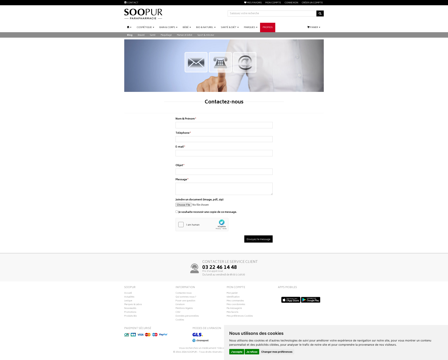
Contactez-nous (184, 293)
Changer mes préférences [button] (276, 351)
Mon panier (232, 293)
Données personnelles (187, 316)
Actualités (129, 297)
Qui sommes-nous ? (186, 297)
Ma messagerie (234, 308)
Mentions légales (184, 308)
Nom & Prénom (185, 119)
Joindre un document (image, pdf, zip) (199, 200)
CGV (178, 312)
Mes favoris (232, 312)
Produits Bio (130, 316)
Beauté (141, 35)
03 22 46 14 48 (219, 268)
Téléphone (183, 133)
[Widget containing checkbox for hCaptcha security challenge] (202, 224)
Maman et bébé (184, 35)
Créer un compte (312, 3)
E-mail (180, 147)
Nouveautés (130, 308)
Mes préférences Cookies (240, 316)
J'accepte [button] (236, 351)
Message (181, 179)
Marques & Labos (133, 304)
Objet (179, 165)
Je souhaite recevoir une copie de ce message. (207, 212)
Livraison (180, 304)
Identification (233, 297)
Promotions (130, 312)
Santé (152, 35)
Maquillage (166, 35)
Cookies (180, 320)
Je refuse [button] (251, 351)
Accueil (128, 293)
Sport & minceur (205, 35)
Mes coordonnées (236, 304)
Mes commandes (235, 301)
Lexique (128, 301)
